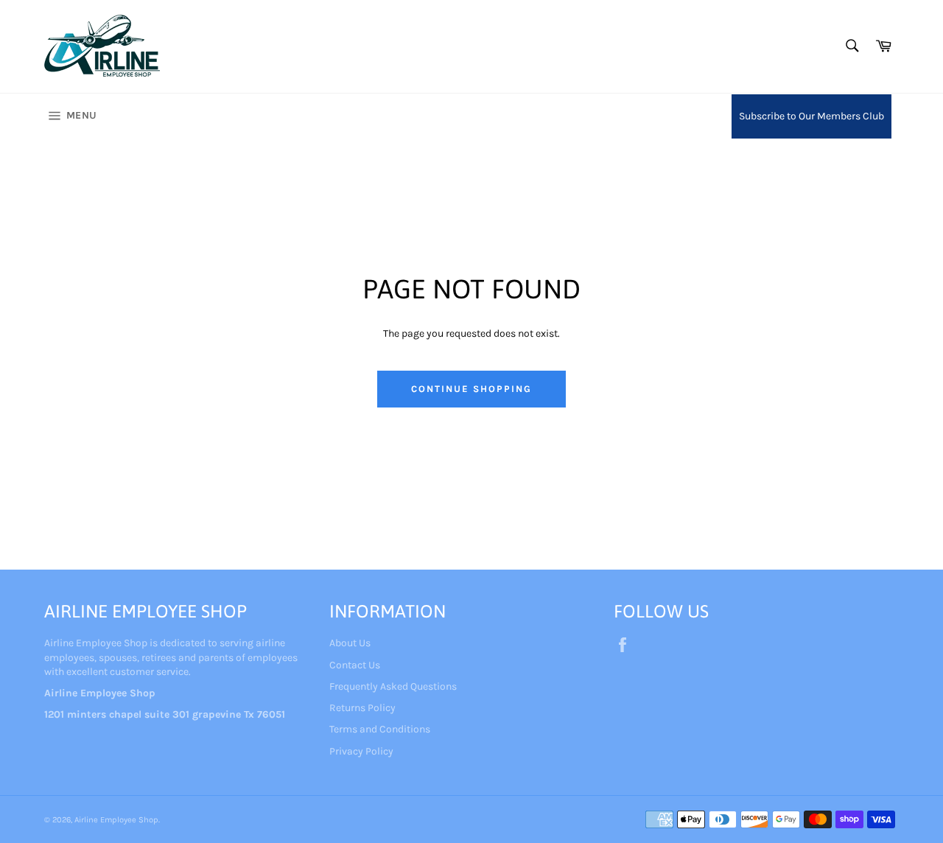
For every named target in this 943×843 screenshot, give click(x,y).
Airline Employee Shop (116, 820)
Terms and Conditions (379, 729)
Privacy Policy (361, 751)
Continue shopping (471, 388)
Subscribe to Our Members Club (811, 116)
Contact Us (354, 665)
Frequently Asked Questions (393, 686)
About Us (350, 643)
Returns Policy (362, 708)
